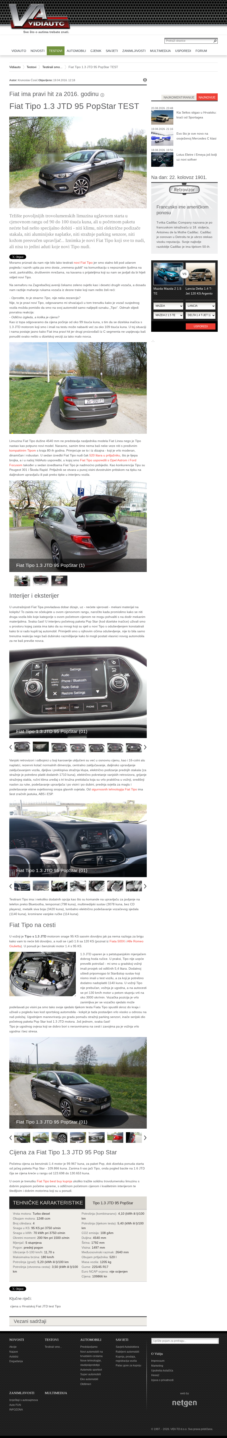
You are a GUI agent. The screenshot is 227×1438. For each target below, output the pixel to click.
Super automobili (90, 1374)
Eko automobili (89, 1379)
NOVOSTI (16, 1340)
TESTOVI (52, 1340)
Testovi (31, 67)
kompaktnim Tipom (22, 450)
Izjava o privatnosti (162, 1380)
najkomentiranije (179, 97)
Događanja (16, 1361)
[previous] (12, 746)
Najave (13, 1351)
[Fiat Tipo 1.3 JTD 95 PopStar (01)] (78, 692)
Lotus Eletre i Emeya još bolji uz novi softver (196, 157)
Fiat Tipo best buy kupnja (54, 1181)
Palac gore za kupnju (128, 1365)
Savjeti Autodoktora (127, 1346)
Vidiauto (15, 67)
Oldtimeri (85, 1384)
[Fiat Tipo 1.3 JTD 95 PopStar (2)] (42, 973)
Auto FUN (15, 1405)
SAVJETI (122, 1340)
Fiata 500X (117, 941)
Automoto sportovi (91, 1369)
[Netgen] (184, 1403)
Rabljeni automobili (127, 1351)
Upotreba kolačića (162, 1370)
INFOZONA (16, 1409)
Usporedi (201, 326)
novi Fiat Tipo (83, 262)
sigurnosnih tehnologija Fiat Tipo (114, 789)
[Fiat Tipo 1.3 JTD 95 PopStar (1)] (78, 387)
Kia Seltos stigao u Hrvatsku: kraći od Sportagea (196, 115)
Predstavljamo (89, 1346)
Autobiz (13, 1356)
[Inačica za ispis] (145, 80)
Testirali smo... (52, 67)
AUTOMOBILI (90, 1340)
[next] (147, 747)
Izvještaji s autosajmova (23, 1400)
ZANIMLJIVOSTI (21, 1393)
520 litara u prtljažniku (104, 455)
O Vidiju (157, 1353)
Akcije (13, 1346)
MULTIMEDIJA (56, 1393)
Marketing (157, 1365)
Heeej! (155, 1375)
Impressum (157, 1360)
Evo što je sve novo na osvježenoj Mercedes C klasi (196, 136)
